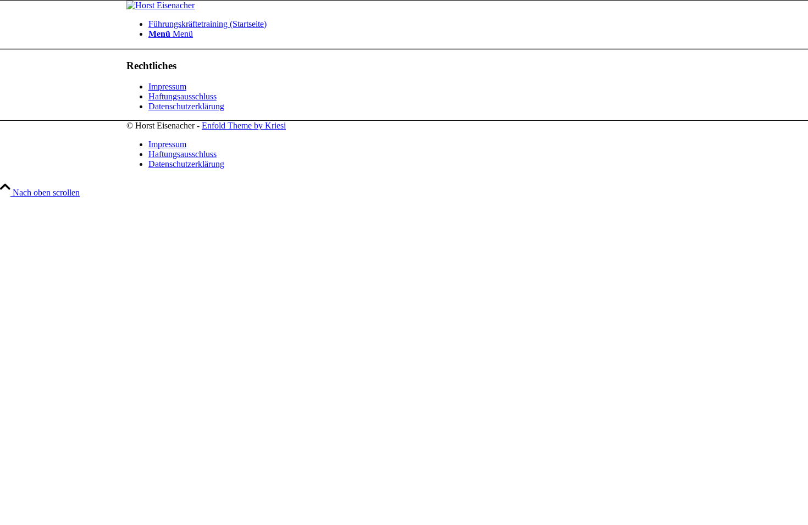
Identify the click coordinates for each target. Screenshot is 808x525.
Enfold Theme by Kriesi (244, 125)
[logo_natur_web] (160, 5)
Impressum (167, 86)
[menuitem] (415, 24)
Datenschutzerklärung (186, 106)
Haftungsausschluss (182, 96)
